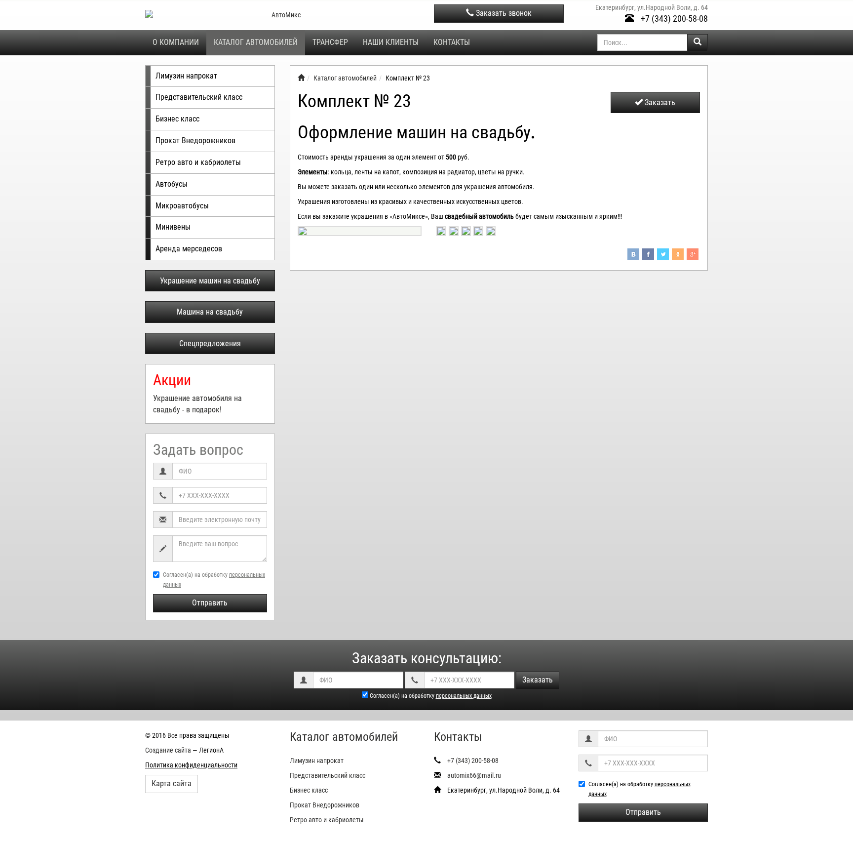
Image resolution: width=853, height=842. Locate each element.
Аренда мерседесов (188, 248)
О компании (176, 42)
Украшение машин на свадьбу (210, 280)
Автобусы (171, 184)
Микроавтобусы (182, 205)
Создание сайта (168, 750)
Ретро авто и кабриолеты (198, 162)
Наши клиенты (391, 42)
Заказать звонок (503, 13)
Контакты (451, 42)
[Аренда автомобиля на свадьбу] (301, 78)
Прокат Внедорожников (195, 140)
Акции (172, 380)
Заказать (659, 102)
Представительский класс (198, 97)
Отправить (210, 602)
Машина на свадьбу (210, 312)
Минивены (173, 227)
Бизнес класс (177, 118)
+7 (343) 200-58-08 (673, 18)
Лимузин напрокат (186, 75)
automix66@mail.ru (474, 775)
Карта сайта (172, 783)
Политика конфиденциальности (191, 765)
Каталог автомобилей (256, 42)
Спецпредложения (210, 343)
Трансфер (330, 42)
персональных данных (464, 695)
